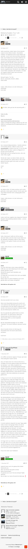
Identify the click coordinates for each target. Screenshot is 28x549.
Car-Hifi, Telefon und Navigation (13, 513)
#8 (24, 297)
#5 (24, 214)
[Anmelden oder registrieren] (22, 2)
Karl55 (7, 511)
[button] (18, 2)
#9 (24, 353)
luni (6, 522)
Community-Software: (14, 544)
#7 (24, 262)
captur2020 (8, 516)
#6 (24, 233)
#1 (24, 48)
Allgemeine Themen (10, 523)
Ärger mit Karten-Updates (12, 510)
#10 (24, 463)
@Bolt (2, 265)
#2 (24, 104)
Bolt (3, 35)
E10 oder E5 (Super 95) (12, 520)
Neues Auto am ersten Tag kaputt (14, 525)
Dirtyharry (8, 527)
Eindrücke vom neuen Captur (13, 515)
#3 (24, 142)
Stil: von (14, 546)
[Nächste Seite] (22, 38)
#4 (24, 186)
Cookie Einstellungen (6, 537)
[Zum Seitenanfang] (25, 546)
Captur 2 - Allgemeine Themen (12, 518)
